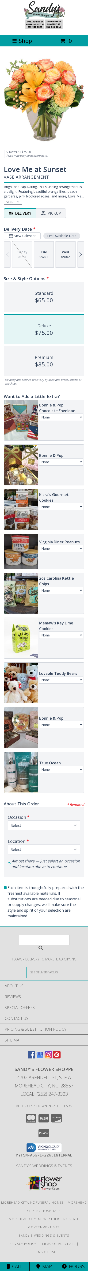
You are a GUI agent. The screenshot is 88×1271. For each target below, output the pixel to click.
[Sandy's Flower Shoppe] (44, 28)
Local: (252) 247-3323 (44, 1094)
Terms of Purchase (58, 1244)
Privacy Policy (22, 1244)
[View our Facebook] (31, 1057)
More (10, 202)
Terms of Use (44, 1252)
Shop (25, 41)
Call (16, 1266)
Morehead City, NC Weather (34, 1219)
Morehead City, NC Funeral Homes (32, 1202)
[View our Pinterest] (57, 1057)
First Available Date (62, 236)
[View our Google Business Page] (40, 1057)
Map (46, 1266)
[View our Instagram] (48, 1057)
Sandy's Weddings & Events (44, 1165)
